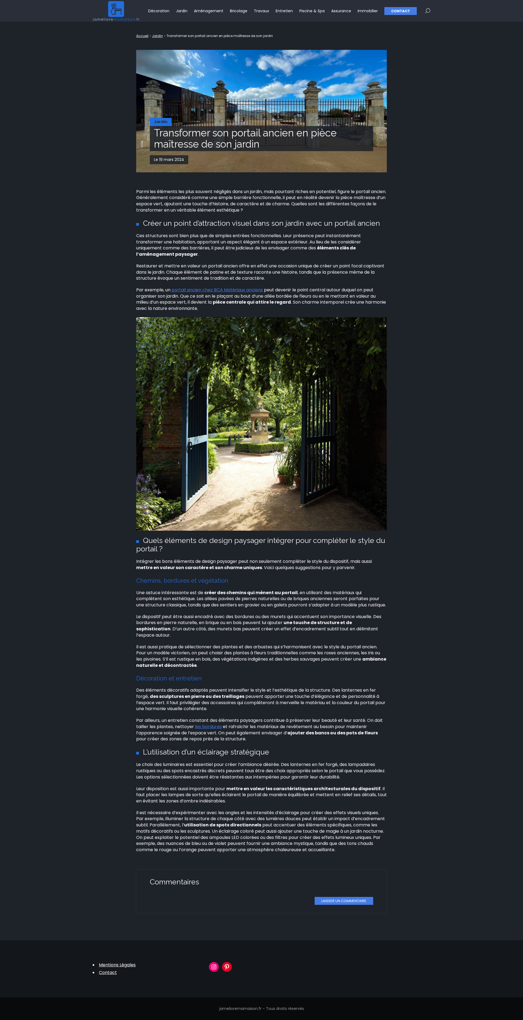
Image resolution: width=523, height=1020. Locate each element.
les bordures (208, 726)
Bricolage (238, 11)
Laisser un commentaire (343, 900)
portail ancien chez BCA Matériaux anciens (217, 290)
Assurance (341, 11)
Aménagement (208, 11)
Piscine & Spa (312, 11)
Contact (400, 11)
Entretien (284, 11)
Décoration (158, 11)
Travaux (261, 11)
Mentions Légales (117, 965)
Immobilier (368, 11)
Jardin (181, 11)
